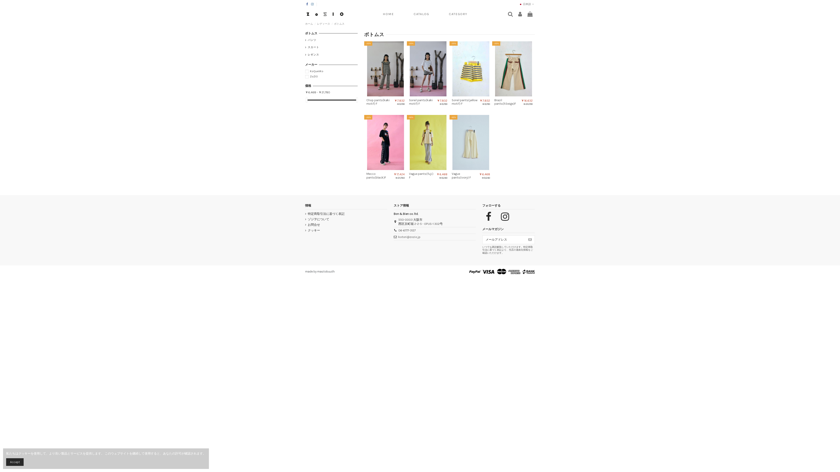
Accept (15, 462)
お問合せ (314, 225)
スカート (313, 47)
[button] (458, 14)
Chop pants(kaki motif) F (378, 102)
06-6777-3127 (407, 230)
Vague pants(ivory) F (461, 175)
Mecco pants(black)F (376, 175)
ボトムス (311, 33)
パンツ (312, 40)
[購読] (530, 240)
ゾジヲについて (318, 219)
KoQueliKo (316, 71)
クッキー (314, 230)
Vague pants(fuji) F (421, 175)
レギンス (313, 54)
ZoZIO (314, 76)
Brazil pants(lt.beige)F (505, 102)
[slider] (307, 100)
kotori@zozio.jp (409, 237)
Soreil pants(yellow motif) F (465, 102)
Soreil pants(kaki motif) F (421, 102)
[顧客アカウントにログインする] (520, 14)
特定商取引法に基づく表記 (326, 214)
